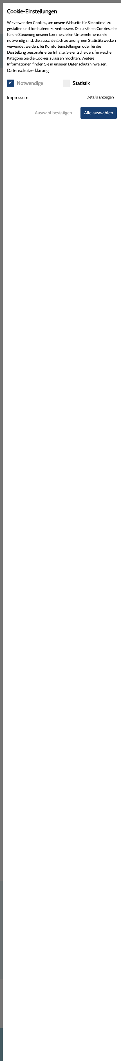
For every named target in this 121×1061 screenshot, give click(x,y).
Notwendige (30, 83)
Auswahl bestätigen (53, 112)
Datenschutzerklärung (28, 70)
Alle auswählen (98, 112)
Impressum (17, 97)
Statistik (81, 83)
